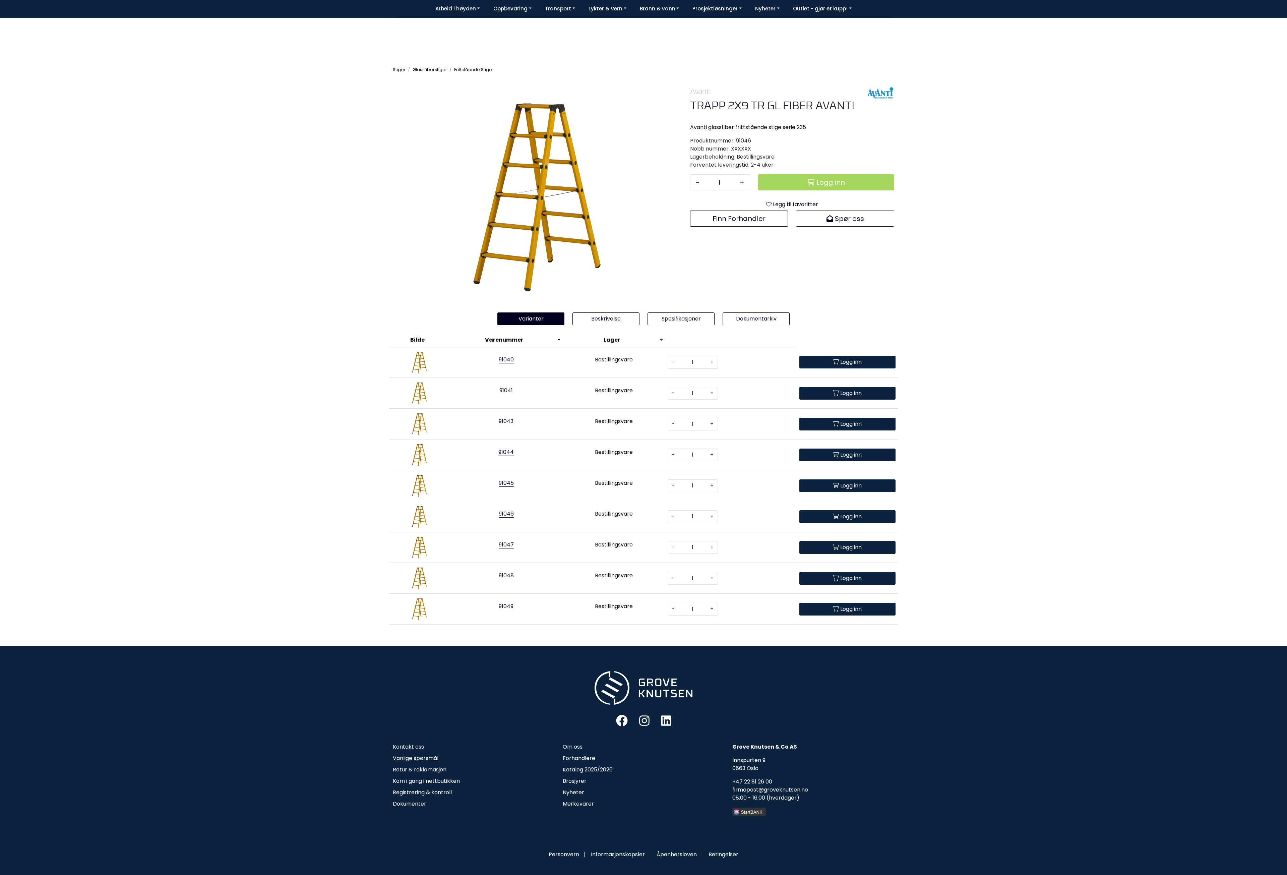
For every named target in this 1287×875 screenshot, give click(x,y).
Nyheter (573, 792)
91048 (506, 575)
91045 (506, 483)
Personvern (564, 854)
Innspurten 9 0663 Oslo (748, 764)
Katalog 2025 (580, 769)
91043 (506, 421)
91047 (506, 544)
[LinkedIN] (666, 720)
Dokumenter (409, 804)
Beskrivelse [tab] (606, 319)
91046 (506, 514)
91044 (506, 452)
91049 (506, 606)
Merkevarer (578, 804)
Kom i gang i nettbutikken (426, 781)
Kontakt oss (408, 747)
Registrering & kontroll (422, 792)
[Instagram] (644, 720)
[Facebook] (622, 720)
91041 (506, 390)
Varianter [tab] (531, 319)
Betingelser (723, 854)
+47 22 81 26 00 (752, 781)
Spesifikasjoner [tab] (681, 319)
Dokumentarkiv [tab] (756, 319)
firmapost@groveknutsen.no (770, 790)
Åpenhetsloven (677, 854)
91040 (506, 359)
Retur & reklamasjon (419, 769)
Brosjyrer (575, 781)
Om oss (573, 747)
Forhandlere (579, 758)
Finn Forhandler (739, 218)
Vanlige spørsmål (415, 758)
